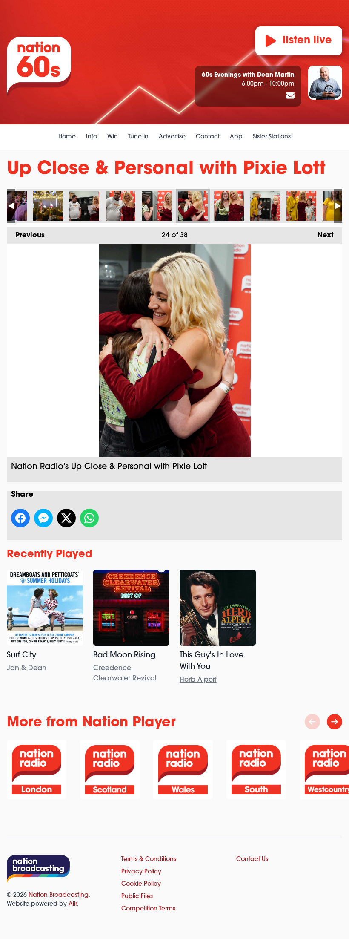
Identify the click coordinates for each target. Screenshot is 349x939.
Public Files (137, 896)
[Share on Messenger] (43, 518)
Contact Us (252, 859)
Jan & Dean (26, 668)
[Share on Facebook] (20, 518)
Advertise (172, 137)
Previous (26, 235)
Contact (208, 137)
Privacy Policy (141, 872)
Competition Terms (148, 909)
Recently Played (49, 555)
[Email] (290, 96)
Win (112, 137)
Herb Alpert (198, 680)
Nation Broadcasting (59, 895)
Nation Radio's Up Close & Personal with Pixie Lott (48, 206)
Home (67, 137)
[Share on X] (66, 518)
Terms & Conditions (148, 859)
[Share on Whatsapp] (89, 518)
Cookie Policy (141, 884)
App (236, 137)
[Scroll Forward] (334, 721)
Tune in (138, 137)
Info (91, 137)
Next (321, 235)
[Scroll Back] (312, 721)
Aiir (73, 904)
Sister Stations (272, 137)
